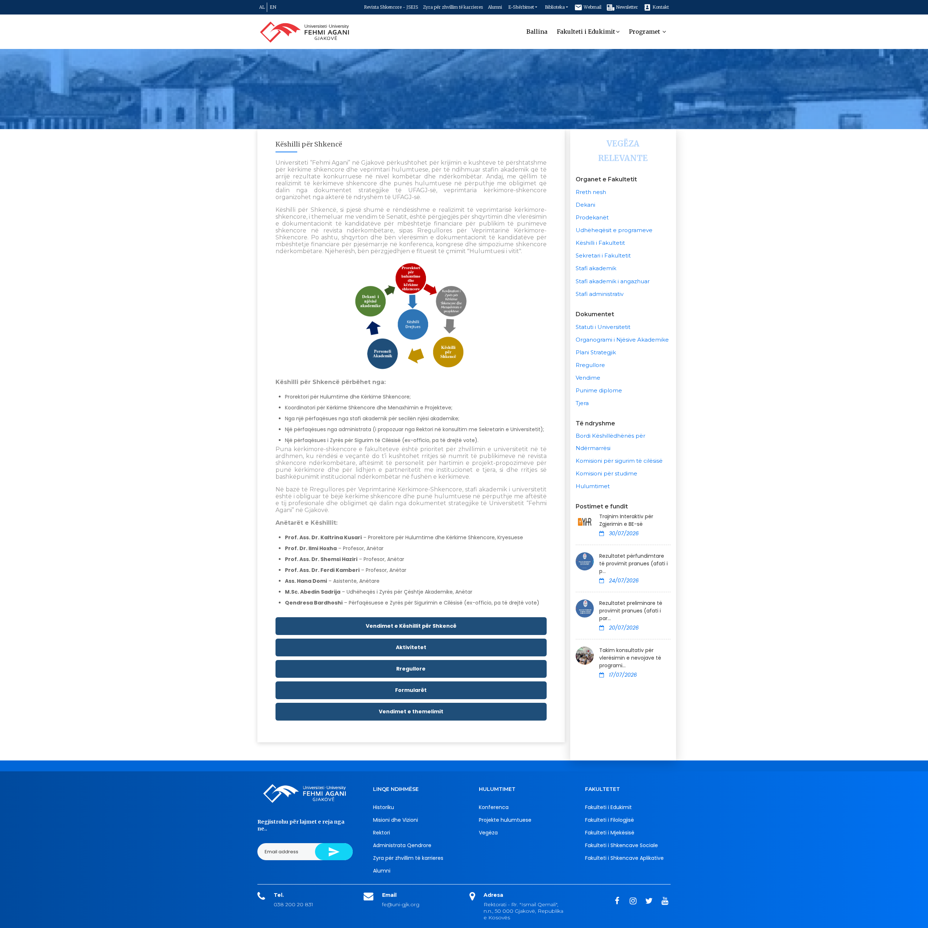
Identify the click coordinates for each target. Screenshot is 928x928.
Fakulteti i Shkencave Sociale (621, 845)
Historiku (383, 807)
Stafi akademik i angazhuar (613, 281)
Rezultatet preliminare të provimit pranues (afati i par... (630, 610)
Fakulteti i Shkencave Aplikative (624, 858)
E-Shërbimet (521, 7)
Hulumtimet (593, 486)
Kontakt (660, 7)
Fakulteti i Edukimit (586, 31)
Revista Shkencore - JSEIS (391, 7)
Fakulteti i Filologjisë (609, 820)
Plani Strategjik (596, 352)
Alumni (495, 7)
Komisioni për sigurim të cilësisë (619, 460)
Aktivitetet (411, 647)
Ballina (536, 31)
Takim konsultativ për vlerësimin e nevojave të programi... (630, 658)
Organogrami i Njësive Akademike (622, 339)
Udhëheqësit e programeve (614, 230)
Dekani (585, 204)
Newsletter (626, 7)
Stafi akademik (596, 268)
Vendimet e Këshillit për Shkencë (411, 626)
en (273, 7)
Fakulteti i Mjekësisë (609, 832)
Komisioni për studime (606, 473)
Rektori (381, 832)
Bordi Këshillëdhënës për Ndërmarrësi (610, 441)
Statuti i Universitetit (603, 326)
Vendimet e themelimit (411, 711)
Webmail (592, 7)
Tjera (582, 403)
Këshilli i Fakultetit (600, 242)
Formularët (411, 690)
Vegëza (488, 832)
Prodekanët (592, 217)
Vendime (588, 377)
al (262, 7)
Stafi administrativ (600, 293)
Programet (645, 31)
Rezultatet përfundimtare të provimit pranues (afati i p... (633, 563)
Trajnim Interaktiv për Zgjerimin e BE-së (626, 520)
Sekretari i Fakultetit (603, 255)
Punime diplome (599, 390)
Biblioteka (555, 7)
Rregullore (411, 668)
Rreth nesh (591, 192)
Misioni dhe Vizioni (395, 820)
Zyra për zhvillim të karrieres (453, 7)
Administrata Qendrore (402, 845)
